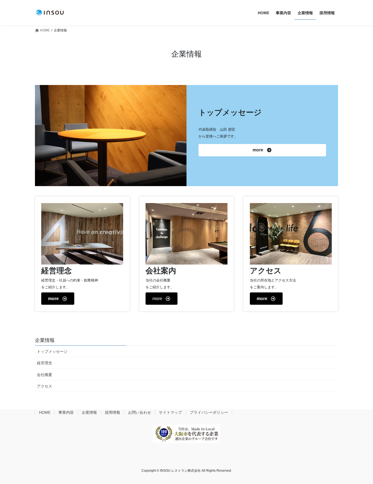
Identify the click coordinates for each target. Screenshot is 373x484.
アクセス (44, 386)
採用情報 (112, 412)
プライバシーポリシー (209, 412)
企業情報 (45, 340)
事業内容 (66, 412)
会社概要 (44, 374)
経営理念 (44, 363)
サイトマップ (170, 412)
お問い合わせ (139, 412)
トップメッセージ (52, 351)
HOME (45, 412)
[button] (262, 150)
